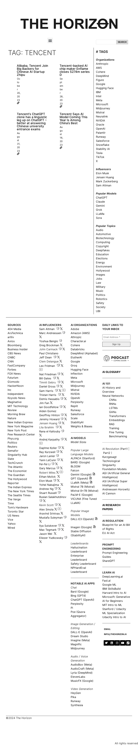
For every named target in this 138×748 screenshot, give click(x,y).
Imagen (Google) (81, 527)
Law (98, 282)
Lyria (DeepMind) (82, 672)
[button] (50, 40)
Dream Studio (79, 636)
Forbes (12, 369)
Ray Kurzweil (47, 452)
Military (100, 286)
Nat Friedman (47, 374)
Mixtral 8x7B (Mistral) (84, 490)
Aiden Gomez (47, 411)
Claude (100, 201)
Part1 (124, 448)
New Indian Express (20, 422)
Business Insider (18, 349)
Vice (10, 519)
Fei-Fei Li (44, 464)
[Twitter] (106, 643)
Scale (74, 418)
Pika (73, 697)
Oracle (100, 124)
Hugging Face (105, 88)
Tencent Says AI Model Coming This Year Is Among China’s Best (74, 118)
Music (99, 290)
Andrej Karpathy (49, 439)
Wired (11, 527)
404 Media (14, 329)
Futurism (13, 377)
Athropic (76, 337)
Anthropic (102, 63)
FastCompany (16, 365)
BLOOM (75, 466)
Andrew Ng (46, 489)
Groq (74, 365)
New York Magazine (20, 426)
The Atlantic (15, 467)
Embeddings (117, 420)
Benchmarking (118, 436)
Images (100, 274)
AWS (99, 67)
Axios (11, 341)
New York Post (17, 430)
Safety (100, 303)
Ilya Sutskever (48, 525)
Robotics (101, 299)
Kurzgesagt (109, 457)
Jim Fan (44, 403)
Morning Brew (16, 414)
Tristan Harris (47, 395)
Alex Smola (46, 509)
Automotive (103, 234)
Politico (12, 442)
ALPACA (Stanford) (83, 458)
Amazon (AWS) (80, 333)
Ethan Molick (48, 476)
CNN (11, 361)
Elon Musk (102, 173)
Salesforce (102, 140)
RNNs (112, 404)
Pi (72, 607)
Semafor (13, 450)
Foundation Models (114, 469)
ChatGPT (101, 197)
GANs (112, 412)
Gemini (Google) (81, 474)
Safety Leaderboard (83, 563)
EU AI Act (108, 533)
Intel (98, 96)
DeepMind (102, 76)
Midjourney (103, 108)
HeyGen (76, 693)
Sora (99, 217)
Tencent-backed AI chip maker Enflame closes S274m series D (75, 70)
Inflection (76, 373)
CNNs (112, 399)
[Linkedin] (111, 643)
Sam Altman (103, 185)
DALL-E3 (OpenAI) (82, 519)
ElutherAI (76, 357)
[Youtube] (122, 643)
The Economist (17, 471)
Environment (104, 266)
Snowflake (102, 144)
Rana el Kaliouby (49, 431)
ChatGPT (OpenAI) (82, 599)
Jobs (99, 278)
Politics (100, 295)
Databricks (77, 349)
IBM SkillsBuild (111, 588)
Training (114, 428)
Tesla (99, 153)
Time (11, 503)
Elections (102, 258)
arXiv (11, 337)
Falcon (75, 470)
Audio (99, 230)
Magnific (76, 644)
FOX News (14, 373)
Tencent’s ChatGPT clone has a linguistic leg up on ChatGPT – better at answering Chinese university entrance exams (32, 121)
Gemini (100, 205)
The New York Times (21, 491)
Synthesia (77, 705)
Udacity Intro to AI (114, 617)
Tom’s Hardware (18, 507)
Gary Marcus (47, 468)
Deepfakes (103, 250)
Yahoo (12, 523)
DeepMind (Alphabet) (84, 353)
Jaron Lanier (47, 456)
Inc (9, 389)
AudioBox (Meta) (81, 664)
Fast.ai (106, 580)
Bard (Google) (80, 591)
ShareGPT (108, 560)
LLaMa (100, 213)
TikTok (100, 157)
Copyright (102, 246)
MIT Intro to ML (112, 605)
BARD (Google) (80, 462)
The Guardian (16, 475)
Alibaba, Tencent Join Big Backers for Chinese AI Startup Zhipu (32, 70)
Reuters (12, 446)
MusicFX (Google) (82, 680)
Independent (15, 394)
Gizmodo (13, 381)
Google (100, 84)
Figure (100, 80)
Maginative (15, 402)
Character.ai (78, 341)
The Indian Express (20, 487)
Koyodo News (16, 398)
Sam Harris (46, 391)
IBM (98, 92)
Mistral (100, 112)
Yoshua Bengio (48, 341)
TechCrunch (15, 462)
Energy (100, 262)
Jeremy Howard (49, 419)
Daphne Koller (48, 448)
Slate (11, 458)
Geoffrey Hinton (49, 415)
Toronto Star (16, 511)
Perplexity (77, 402)
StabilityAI (77, 422)
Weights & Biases (81, 426)
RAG (111, 424)
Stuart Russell (48, 493)
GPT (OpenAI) (79, 478)
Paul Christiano (48, 353)
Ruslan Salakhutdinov (52, 497)
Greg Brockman (49, 345)
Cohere (100, 71)
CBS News (14, 353)
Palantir (101, 132)
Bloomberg (15, 345)
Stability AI (103, 149)
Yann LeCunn (47, 460)
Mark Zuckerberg (107, 181)
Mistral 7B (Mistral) (83, 486)
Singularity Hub (17, 454)
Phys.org (13, 438)
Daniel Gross (47, 386)
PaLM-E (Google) (82, 494)
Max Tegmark (48, 529)
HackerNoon (16, 385)
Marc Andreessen (50, 333)
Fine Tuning (116, 432)
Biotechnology (105, 238)
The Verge (14, 499)
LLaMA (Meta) (80, 482)
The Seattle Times (19, 495)
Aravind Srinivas (49, 513)
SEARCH (122, 42)
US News (13, 515)
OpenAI (100, 128)
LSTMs (113, 408)
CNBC (11, 357)
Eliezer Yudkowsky (51, 537)
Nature (12, 418)
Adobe (75, 329)
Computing (103, 242)
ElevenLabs (78, 676)
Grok (99, 209)
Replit (74, 406)
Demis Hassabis (49, 399)
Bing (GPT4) (78, 595)
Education (102, 254)
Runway (101, 136)
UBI (98, 311)
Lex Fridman (47, 365)
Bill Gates (45, 378)
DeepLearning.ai (112, 576)
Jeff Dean (45, 357)
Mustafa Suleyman (51, 517)
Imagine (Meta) (80, 640)
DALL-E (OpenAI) (81, 632)
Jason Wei (45, 533)
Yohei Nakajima (49, 484)
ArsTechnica (15, 333)
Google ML (109, 584)
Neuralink (102, 116)
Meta (99, 100)
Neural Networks (113, 395)
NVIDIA (100, 120)
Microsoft (102, 104)
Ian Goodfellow (49, 407)
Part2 (106, 453)
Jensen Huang (105, 177)
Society (101, 307)
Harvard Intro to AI (114, 592)
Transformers (117, 416)
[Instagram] (117, 643)
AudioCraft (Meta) (82, 668)
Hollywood (103, 270)
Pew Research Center (21, 434)
